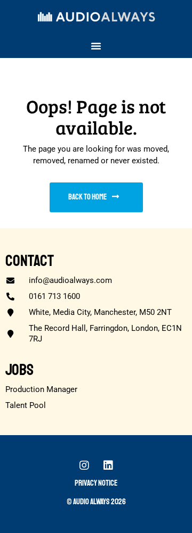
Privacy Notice (96, 483)
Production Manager (41, 389)
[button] (96, 46)
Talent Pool (25, 405)
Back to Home (87, 197)
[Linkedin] (108, 465)
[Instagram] (84, 465)
